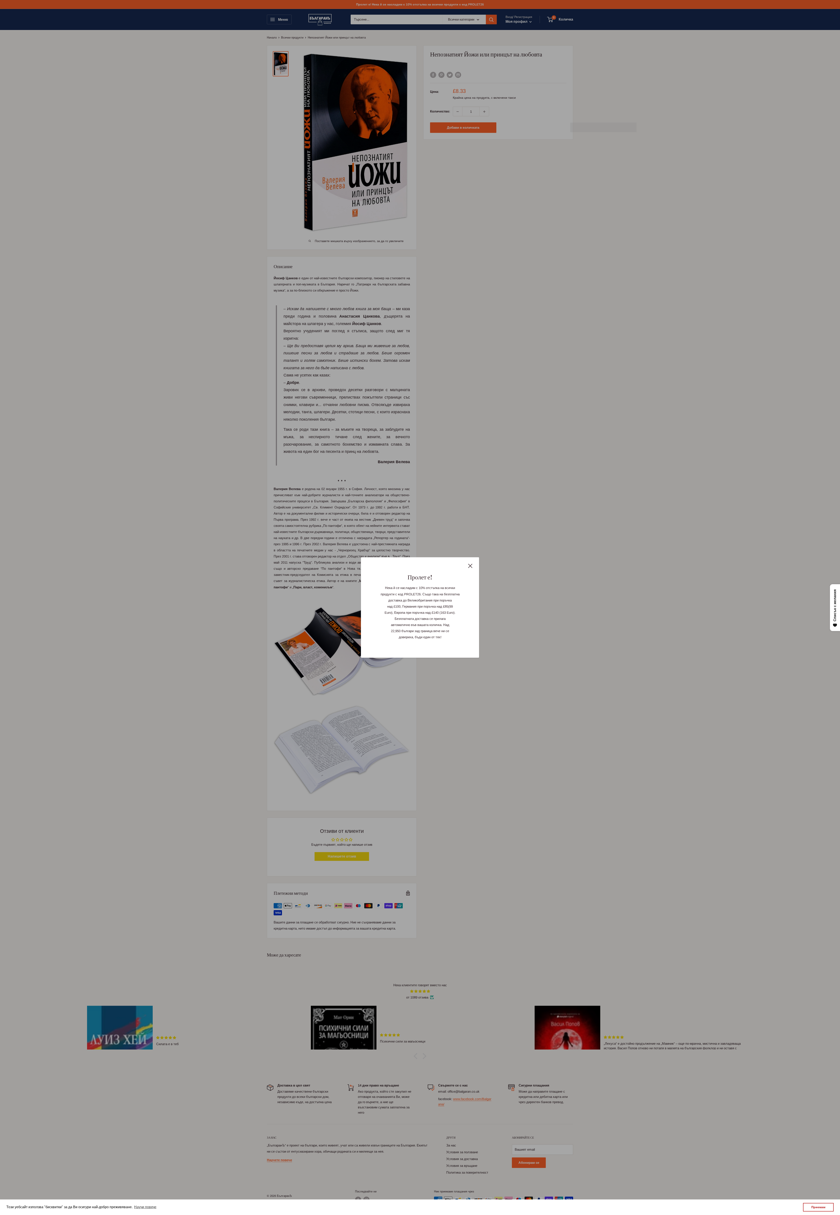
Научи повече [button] (145, 1207)
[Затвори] (470, 566)
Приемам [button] (818, 1207)
